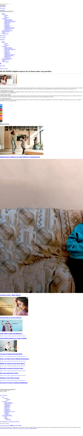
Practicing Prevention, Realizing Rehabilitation (14, 382)
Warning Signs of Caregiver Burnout (10, 317)
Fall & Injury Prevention (9, 55)
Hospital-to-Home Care (9, 48)
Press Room (7, 17)
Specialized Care (8, 52)
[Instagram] (1, 116)
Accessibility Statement (32, 428)
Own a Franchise (16, 421)
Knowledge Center (5, 31)
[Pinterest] (1, 110)
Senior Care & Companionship (10, 49)
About (3, 42)
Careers (3, 32)
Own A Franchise (5, 33)
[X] (1, 121)
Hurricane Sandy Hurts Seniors (9, 373)
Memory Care (7, 50)
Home (3, 13)
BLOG (6, 416)
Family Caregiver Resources (7, 30)
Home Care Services (8, 47)
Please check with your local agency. (6, 428)
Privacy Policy (21, 428)
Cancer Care (7, 51)
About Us (4, 14)
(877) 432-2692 (4, 395)
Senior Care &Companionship (7, 405)
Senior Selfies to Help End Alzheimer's (11, 333)
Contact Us (2, 68)
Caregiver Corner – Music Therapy (10, 295)
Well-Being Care (8, 56)
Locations (6, 43)
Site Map (26, 428)
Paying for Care (7, 29)
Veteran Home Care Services (10, 54)
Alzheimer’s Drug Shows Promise (9, 378)
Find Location (2, 5)
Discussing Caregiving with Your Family (11, 368)
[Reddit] (1, 119)
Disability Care (7, 53)
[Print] (1, 114)
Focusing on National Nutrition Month (11, 354)
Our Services (4, 46)
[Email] (1, 112)
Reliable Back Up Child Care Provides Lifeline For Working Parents (20, 157)
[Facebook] (1, 105)
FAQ (5, 44)
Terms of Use (15, 428)
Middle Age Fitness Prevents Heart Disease (12, 363)
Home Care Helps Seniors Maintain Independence (14, 358)
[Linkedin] (1, 107)
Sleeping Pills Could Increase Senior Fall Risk (13, 338)
